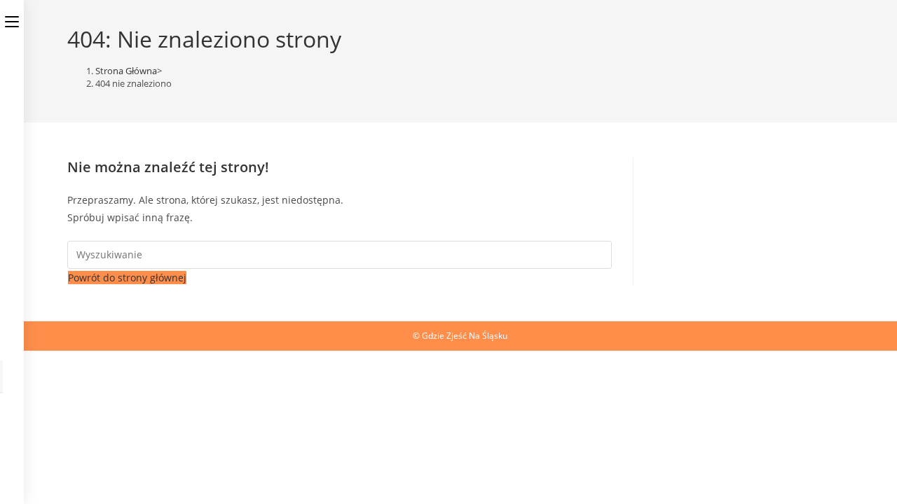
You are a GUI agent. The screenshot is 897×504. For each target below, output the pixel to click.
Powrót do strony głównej (127, 277)
